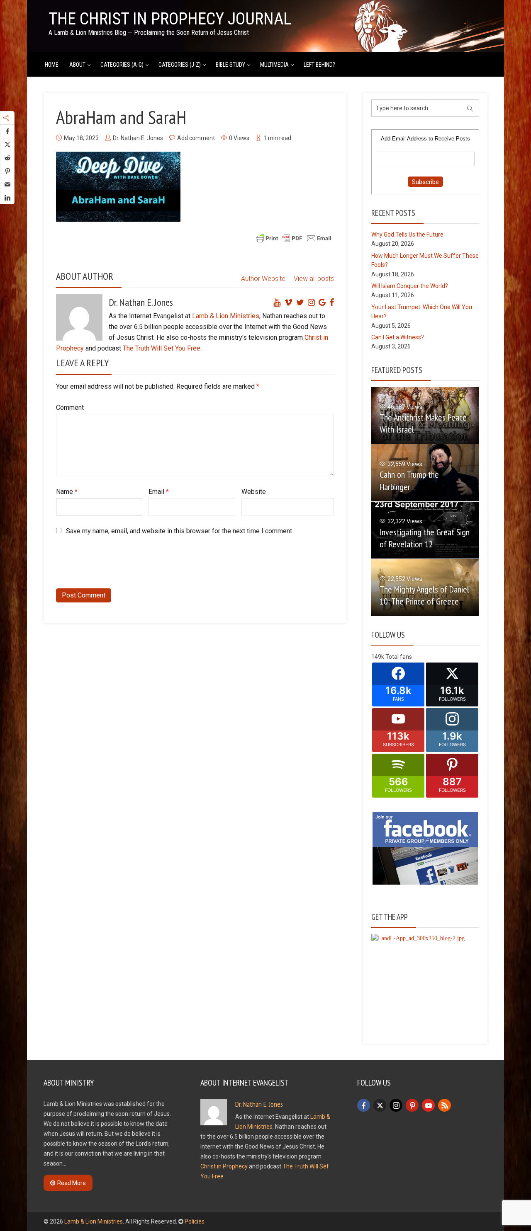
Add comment (196, 138)
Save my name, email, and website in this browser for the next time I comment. (179, 531)
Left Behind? (319, 64)
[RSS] (444, 1105)
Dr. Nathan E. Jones (138, 138)
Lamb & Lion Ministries (225, 316)
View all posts (314, 279)
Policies (195, 1221)
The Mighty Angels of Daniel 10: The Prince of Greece (424, 595)
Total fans (398, 656)
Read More (71, 1183)
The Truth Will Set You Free (161, 348)
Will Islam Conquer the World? (409, 286)
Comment (70, 407)
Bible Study (230, 64)
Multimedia (274, 64)
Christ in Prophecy (224, 1166)
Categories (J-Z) (179, 64)
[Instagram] (396, 1105)
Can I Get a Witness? (397, 337)
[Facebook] (363, 1105)
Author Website (263, 279)
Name (67, 492)
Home (51, 64)
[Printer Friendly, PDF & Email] (293, 238)
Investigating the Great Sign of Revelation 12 (425, 538)
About (77, 64)
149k (377, 656)
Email (159, 492)
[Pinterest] (412, 1105)
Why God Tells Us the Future (407, 234)
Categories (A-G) (122, 64)
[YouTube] (428, 1105)
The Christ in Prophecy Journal (170, 19)
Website (253, 492)
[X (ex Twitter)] (379, 1105)
